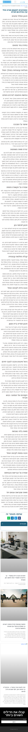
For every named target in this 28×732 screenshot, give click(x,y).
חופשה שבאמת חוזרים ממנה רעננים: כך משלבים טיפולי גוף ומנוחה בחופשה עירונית (14, 626)
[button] (15, 2)
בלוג (21, 5)
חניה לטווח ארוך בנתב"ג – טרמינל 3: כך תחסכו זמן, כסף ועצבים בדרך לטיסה (14, 689)
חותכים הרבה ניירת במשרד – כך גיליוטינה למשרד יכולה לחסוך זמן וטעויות (15, 578)
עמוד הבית (25, 5)
